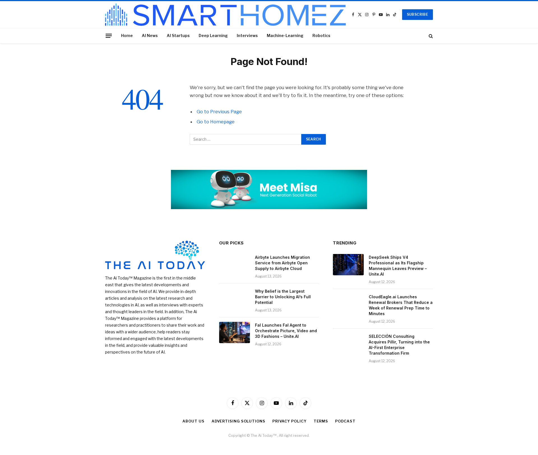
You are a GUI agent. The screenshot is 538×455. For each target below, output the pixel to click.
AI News (150, 35)
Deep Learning (213, 35)
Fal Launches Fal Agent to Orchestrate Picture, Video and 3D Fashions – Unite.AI (286, 331)
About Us (193, 421)
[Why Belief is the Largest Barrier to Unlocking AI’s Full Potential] (234, 298)
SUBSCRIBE (417, 14)
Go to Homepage (216, 121)
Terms (321, 421)
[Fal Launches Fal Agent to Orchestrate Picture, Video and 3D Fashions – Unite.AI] (234, 332)
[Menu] (109, 35)
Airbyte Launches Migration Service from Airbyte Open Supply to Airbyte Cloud (282, 263)
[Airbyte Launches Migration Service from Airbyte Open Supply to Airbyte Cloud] (234, 264)
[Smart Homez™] (225, 15)
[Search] (430, 35)
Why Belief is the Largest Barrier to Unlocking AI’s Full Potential (283, 297)
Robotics (321, 35)
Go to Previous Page (219, 111)
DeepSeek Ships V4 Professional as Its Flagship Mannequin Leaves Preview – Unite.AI (398, 265)
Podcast (345, 421)
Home (127, 35)
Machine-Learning (285, 35)
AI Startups (178, 35)
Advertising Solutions (238, 421)
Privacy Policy (289, 421)
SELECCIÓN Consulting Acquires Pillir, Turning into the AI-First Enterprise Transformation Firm (399, 344)
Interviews (247, 35)
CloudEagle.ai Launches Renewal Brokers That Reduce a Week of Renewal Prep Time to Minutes (401, 305)
